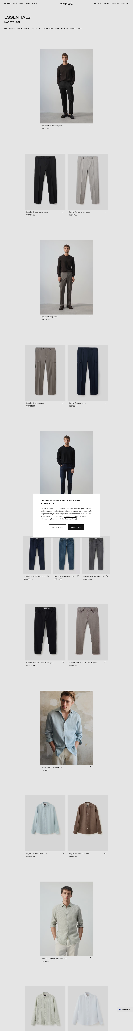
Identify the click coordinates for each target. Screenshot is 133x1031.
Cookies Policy (70, 519)
